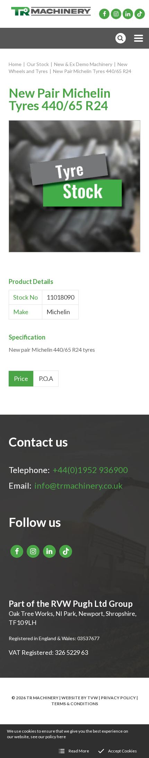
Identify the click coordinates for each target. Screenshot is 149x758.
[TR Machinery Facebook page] (104, 14)
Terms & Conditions (74, 703)
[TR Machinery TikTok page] (140, 14)
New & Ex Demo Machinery (83, 64)
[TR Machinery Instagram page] (116, 14)
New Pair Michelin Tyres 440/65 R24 (92, 71)
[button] (139, 38)
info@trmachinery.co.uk (78, 485)
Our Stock (38, 64)
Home (15, 64)
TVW (92, 697)
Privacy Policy (118, 697)
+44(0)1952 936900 (90, 470)
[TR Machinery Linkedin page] (128, 14)
